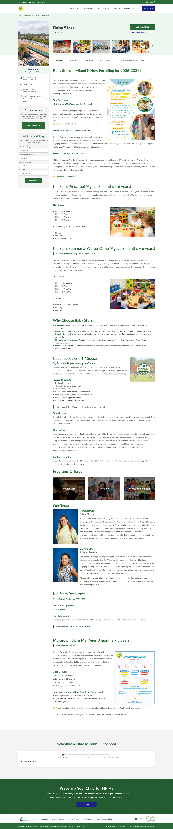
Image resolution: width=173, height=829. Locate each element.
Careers (117, 8)
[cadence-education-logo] (28, 819)
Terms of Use (121, 826)
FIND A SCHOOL (131, 8)
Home (20, 16)
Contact (148, 8)
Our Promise (88, 8)
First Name (26, 147)
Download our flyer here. (66, 124)
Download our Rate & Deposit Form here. (73, 626)
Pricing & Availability (141, 32)
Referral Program (74, 819)
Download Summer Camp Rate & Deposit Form (75, 253)
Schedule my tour (34, 125)
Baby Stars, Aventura (35, 2)
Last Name (26, 154)
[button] (152, 46)
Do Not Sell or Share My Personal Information (141, 826)
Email (24, 170)
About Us (44, 819)
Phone (25, 162)
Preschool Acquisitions (103, 819)
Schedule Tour (142, 27)
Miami (37, 16)
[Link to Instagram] (141, 819)
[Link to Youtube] (136, 819)
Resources (103, 8)
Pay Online (88, 819)
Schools (27, 16)
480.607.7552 (79, 826)
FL (32, 16)
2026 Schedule (59, 609)
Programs (73, 8)
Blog (53, 819)
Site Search (149, 2)
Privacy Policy (110, 826)
